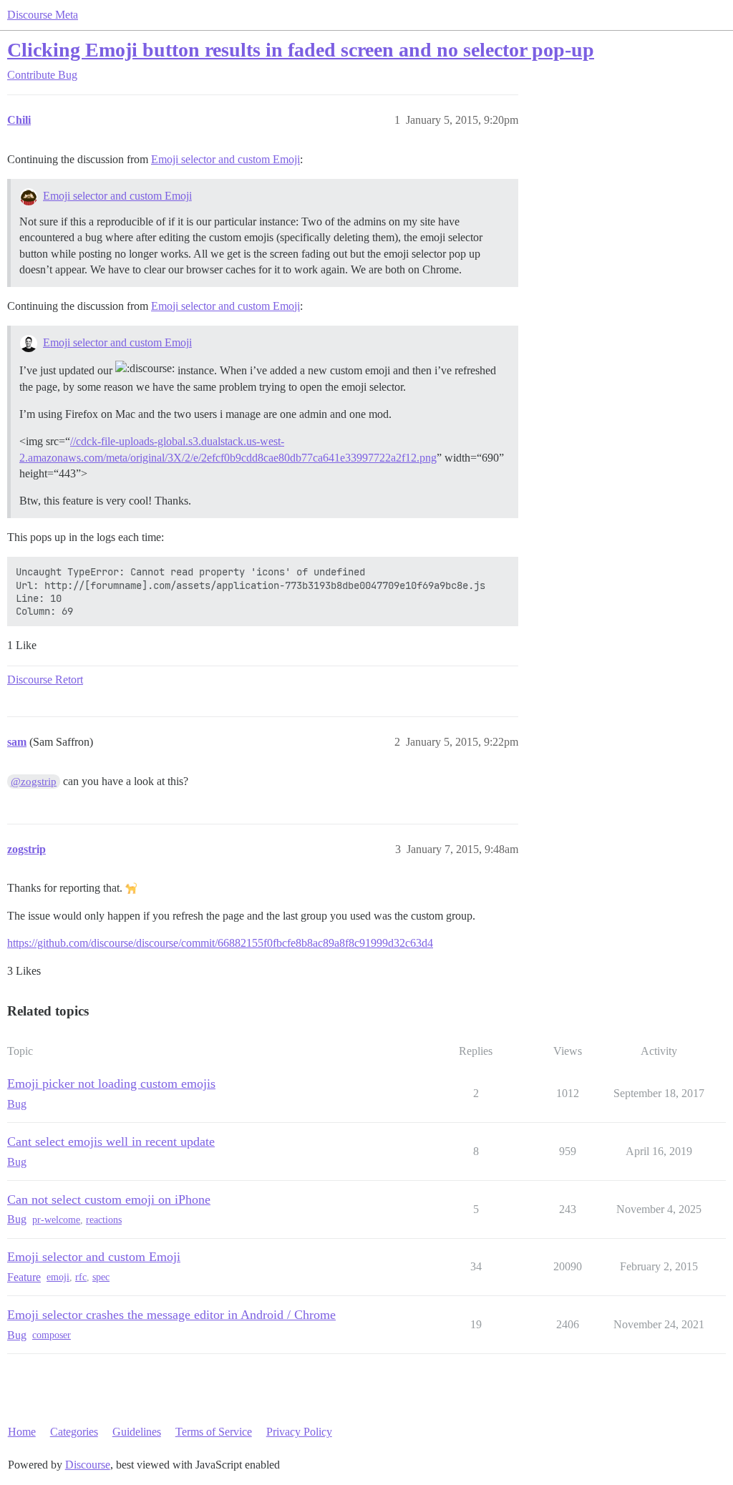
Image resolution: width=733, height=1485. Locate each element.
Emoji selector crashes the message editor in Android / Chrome (171, 1315)
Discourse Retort (45, 679)
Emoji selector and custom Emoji (225, 159)
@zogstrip (34, 781)
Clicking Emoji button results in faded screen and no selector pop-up (300, 50)
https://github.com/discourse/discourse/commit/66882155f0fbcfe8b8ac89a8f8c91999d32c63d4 (220, 943)
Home (22, 1432)
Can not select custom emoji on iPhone (108, 1199)
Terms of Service (213, 1432)
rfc (81, 1277)
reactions (104, 1219)
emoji (58, 1277)
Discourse (87, 1465)
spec (101, 1277)
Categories (74, 1432)
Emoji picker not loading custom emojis (111, 1083)
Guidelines (136, 1432)
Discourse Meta (42, 15)
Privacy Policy (299, 1432)
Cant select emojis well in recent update (111, 1141)
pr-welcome (56, 1219)
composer (51, 1335)
